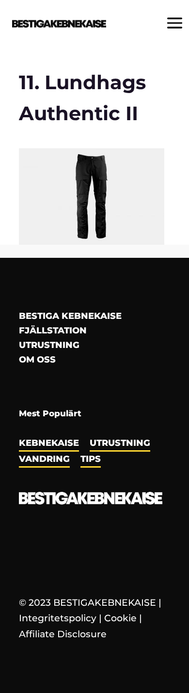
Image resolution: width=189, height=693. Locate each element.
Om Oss (37, 360)
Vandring (44, 460)
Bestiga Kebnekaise (70, 317)
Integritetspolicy (57, 618)
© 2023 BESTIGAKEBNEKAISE (87, 602)
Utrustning (49, 346)
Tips (90, 460)
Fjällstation (53, 331)
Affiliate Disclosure (63, 634)
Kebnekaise (49, 444)
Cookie (120, 618)
